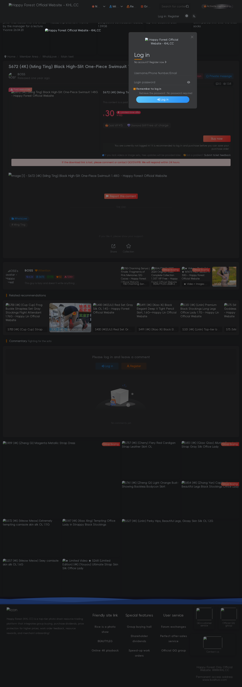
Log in (164, 99)
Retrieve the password (152, 93)
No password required (179, 93)
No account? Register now (149, 62)
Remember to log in (148, 89)
